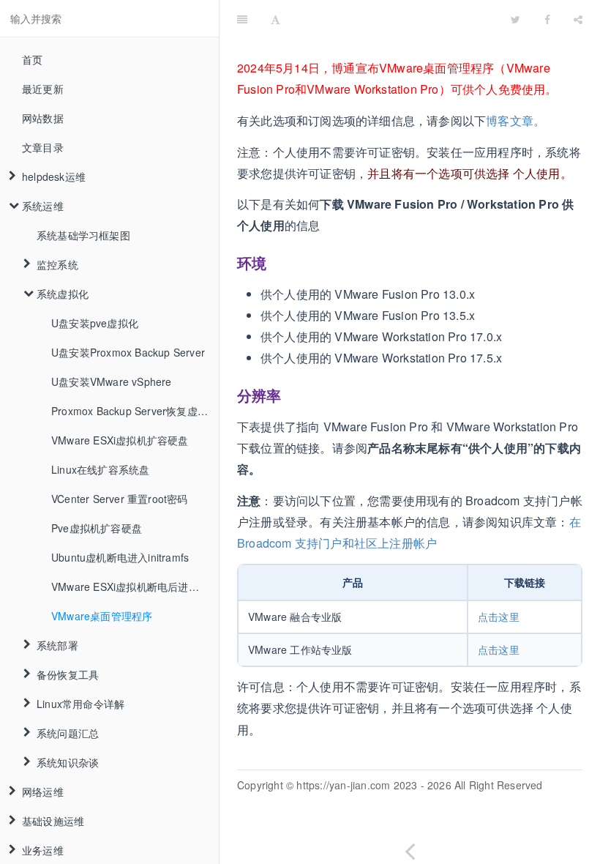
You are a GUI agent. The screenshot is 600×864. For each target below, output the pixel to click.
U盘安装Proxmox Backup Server (128, 352)
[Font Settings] (275, 18)
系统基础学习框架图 (83, 235)
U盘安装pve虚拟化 (94, 323)
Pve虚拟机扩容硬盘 (96, 528)
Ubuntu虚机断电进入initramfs (120, 557)
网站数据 (43, 118)
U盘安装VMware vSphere (111, 381)
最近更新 (43, 88)
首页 (32, 59)
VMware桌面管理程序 (101, 615)
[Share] (578, 18)
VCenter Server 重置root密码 (119, 498)
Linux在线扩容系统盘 (100, 469)
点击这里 (499, 616)
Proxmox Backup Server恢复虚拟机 (134, 410)
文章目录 (43, 147)
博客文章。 (515, 120)
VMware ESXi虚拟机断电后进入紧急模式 (135, 586)
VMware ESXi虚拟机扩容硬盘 (120, 440)
